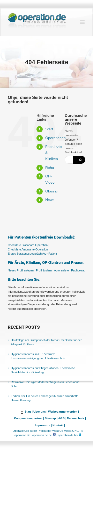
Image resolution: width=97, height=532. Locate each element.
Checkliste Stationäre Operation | (28, 245)
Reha (49, 168)
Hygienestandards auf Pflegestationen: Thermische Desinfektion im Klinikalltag (43, 370)
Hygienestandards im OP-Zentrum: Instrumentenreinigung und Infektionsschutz (38, 356)
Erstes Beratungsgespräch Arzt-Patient (32, 253)
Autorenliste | (62, 270)
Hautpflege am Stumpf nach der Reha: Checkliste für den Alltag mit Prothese (46, 342)
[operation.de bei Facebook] (54, 435)
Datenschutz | (76, 418)
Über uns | (40, 411)
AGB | (62, 418)
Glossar (51, 191)
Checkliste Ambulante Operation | (28, 249)
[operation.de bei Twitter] (80, 435)
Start (49, 129)
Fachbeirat (78, 270)
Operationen (55, 138)
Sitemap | (51, 418)
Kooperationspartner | (29, 418)
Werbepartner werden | (63, 411)
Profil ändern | (44, 270)
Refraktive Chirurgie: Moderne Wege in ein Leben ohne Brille (45, 384)
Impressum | (43, 425)
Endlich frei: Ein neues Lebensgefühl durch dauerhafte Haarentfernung (44, 398)
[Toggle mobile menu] (82, 22)
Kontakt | (59, 425)
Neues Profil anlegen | (21, 270)
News (49, 200)
